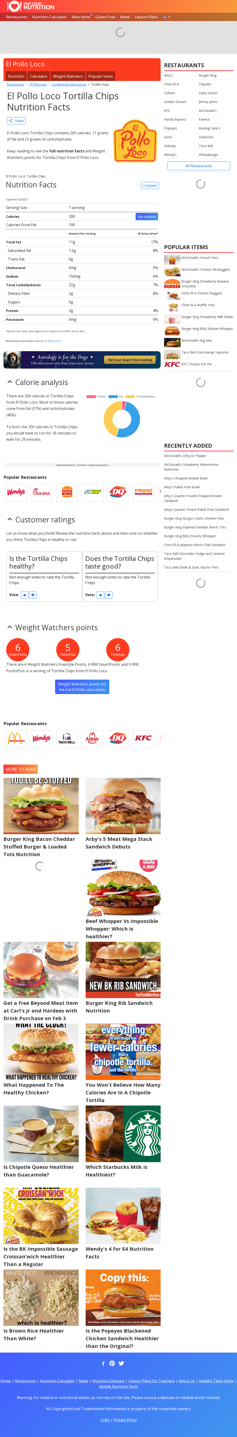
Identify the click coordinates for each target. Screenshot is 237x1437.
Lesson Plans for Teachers (151, 1380)
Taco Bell (206, 146)
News (125, 16)
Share (18, 121)
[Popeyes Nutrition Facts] (143, 493)
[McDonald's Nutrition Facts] (16, 739)
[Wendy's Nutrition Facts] (16, 493)
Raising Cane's (209, 128)
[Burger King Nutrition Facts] (67, 493)
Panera (204, 119)
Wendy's (170, 154)
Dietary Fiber (19, 293)
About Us (187, 1380)
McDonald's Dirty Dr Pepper (185, 455)
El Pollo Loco (53, 341)
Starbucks (206, 137)
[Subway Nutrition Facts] (92, 493)
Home (5, 1380)
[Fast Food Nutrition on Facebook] (102, 1363)
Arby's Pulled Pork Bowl (182, 487)
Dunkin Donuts (175, 102)
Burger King (207, 75)
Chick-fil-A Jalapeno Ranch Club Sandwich (194, 545)
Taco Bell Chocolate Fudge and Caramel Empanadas (194, 556)
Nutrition (16, 76)
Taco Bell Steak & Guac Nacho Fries (191, 567)
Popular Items (100, 76)
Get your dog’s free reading (130, 360)
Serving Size (16, 207)
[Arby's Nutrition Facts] (92, 739)
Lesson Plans (146, 16)
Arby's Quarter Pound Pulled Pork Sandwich (196, 509)
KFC (167, 110)
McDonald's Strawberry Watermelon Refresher (191, 467)
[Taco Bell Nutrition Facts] (67, 739)
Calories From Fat (21, 224)
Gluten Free (105, 16)
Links (105, 1419)
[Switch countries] (166, 17)
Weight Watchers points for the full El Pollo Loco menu (82, 687)
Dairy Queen (208, 93)
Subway (170, 146)
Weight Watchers (68, 76)
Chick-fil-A (171, 84)
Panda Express (175, 119)
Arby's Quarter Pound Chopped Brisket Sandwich (193, 498)
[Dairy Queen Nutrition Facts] (118, 493)
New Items (81, 16)
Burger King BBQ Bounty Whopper (190, 536)
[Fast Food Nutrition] (30, 6)
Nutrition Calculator (49, 16)
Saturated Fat (19, 250)
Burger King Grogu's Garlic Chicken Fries (194, 518)
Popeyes (170, 128)
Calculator (38, 76)
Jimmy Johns (208, 102)
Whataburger (208, 154)
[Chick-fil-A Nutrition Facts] (42, 493)
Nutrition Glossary (108, 1380)
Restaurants (16, 16)
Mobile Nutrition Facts (118, 1386)
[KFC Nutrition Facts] (143, 739)
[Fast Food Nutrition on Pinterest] (111, 1363)
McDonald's (208, 110)
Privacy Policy (125, 1419)
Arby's (168, 75)
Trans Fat (16, 259)
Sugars (14, 302)
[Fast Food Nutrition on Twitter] (120, 1363)
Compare (150, 185)
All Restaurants (199, 165)
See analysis (147, 216)
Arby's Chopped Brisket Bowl (185, 478)
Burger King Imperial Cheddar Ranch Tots (195, 527)
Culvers (169, 93)
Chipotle (205, 84)
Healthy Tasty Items (216, 1380)
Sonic (168, 137)
